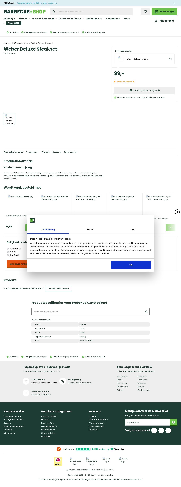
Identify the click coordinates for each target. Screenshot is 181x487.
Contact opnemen (12, 416)
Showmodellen (48, 433)
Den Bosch (122, 383)
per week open (35, 32)
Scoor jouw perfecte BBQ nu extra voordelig (37, 3)
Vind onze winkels (19, 264)
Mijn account (166, 20)
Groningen (142, 379)
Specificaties (70, 152)
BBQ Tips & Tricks (96, 426)
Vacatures (94, 429)
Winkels (45, 152)
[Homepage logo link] (25, 11)
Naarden (142, 383)
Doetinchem (122, 386)
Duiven (120, 390)
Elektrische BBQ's (49, 426)
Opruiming (46, 436)
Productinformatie (13, 152)
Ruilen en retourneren (14, 426)
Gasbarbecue (94, 18)
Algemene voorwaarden (77, 469)
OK (131, 264)
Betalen (7, 423)
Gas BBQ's (46, 419)
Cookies (110, 469)
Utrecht (141, 386)
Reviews (56, 152)
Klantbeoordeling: (95, 32)
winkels (14, 32)
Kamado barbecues (43, 18)
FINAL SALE (13, 23)
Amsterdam (122, 376)
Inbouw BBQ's (47, 423)
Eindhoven (142, 376)
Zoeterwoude (144, 390)
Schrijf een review (59, 288)
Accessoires (113, 18)
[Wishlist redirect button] (145, 11)
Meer (127, 18)
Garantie (8, 429)
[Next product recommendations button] (177, 211)
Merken (23, 18)
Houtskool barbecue (70, 18)
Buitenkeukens (48, 429)
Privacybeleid (97, 469)
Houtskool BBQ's (48, 416)
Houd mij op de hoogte (145, 90)
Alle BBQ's (9, 18)
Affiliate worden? (96, 423)
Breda (120, 379)
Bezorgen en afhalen (13, 419)
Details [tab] (90, 229)
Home (6, 43)
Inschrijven (173, 422)
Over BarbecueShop (98, 419)
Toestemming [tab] (48, 229)
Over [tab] (133, 229)
